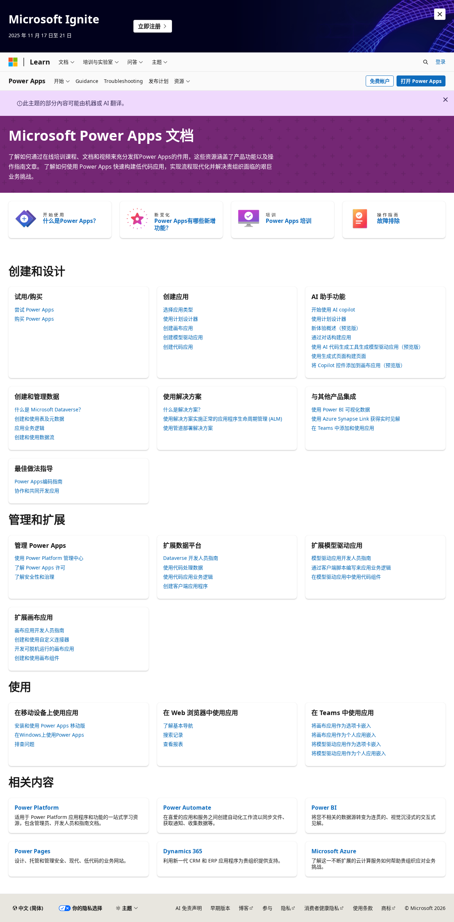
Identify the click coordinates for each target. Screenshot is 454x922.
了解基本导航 (178, 725)
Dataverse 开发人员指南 (190, 558)
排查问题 (24, 744)
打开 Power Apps (421, 81)
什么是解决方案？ (183, 409)
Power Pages (32, 851)
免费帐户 (380, 81)
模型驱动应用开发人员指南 (341, 558)
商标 (386, 908)
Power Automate (187, 807)
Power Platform (37, 807)
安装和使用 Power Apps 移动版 (50, 725)
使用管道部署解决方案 (188, 428)
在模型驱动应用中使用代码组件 (346, 576)
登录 (440, 61)
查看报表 (173, 744)
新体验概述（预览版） (336, 328)
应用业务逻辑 (29, 428)
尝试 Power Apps (34, 309)
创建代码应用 (178, 346)
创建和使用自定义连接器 (42, 639)
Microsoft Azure (333, 851)
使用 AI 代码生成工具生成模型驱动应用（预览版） (367, 346)
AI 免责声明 (189, 908)
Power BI (324, 807)
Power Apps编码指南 (38, 481)
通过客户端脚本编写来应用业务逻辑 (351, 567)
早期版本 (220, 908)
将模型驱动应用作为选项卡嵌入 (346, 744)
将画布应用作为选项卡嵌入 (341, 725)
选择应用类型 (178, 309)
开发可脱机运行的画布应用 (44, 648)
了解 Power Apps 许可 (40, 567)
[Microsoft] (13, 62)
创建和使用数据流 (34, 437)
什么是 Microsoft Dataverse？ (49, 409)
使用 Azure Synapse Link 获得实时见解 (355, 418)
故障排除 (388, 220)
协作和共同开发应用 (37, 490)
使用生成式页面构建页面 (338, 356)
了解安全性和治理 (34, 576)
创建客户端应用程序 (185, 586)
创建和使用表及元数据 (39, 418)
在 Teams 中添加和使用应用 (342, 428)
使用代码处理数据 (183, 567)
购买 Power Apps (34, 318)
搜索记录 (173, 734)
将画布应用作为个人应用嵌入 (343, 734)
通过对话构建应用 (331, 337)
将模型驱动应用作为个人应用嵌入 (348, 753)
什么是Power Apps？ (71, 220)
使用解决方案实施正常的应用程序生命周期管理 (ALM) (222, 418)
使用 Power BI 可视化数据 (340, 409)
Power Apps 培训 (288, 220)
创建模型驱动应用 (183, 337)
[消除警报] (439, 14)
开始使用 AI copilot (333, 309)
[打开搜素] (426, 62)
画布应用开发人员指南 (39, 630)
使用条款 (363, 908)
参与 (267, 908)
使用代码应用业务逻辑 (188, 576)
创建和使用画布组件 (37, 657)
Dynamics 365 (182, 851)
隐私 (286, 908)
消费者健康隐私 (321, 908)
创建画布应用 (178, 328)
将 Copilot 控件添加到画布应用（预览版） (358, 365)
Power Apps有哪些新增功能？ (185, 224)
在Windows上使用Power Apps (49, 734)
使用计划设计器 (180, 318)
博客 (244, 908)
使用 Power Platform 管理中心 (49, 558)
